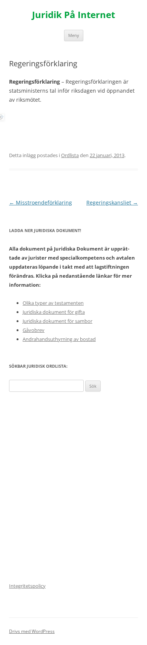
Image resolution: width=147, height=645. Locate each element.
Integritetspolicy (27, 585)
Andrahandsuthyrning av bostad (59, 339)
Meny (73, 35)
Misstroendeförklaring (40, 202)
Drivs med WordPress (32, 631)
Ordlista (70, 155)
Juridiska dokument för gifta (54, 312)
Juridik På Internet (73, 15)
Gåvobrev (33, 330)
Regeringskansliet (112, 202)
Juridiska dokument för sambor (57, 321)
